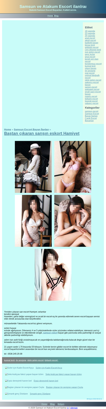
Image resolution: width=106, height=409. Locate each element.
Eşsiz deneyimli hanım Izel (46, 381)
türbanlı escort (51, 360)
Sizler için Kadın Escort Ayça (49, 368)
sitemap (74, 408)
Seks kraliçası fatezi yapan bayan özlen (64, 374)
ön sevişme (21, 360)
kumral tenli (9, 360)
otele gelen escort (35, 360)
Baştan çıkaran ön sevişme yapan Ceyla (64, 387)
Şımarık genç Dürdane (40, 394)
